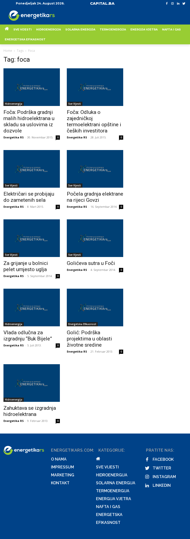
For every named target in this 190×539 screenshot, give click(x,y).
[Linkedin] (178, 3)
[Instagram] (172, 3)
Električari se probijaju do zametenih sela (28, 197)
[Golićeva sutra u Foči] (95, 238)
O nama (59, 459)
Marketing (62, 475)
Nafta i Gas (108, 506)
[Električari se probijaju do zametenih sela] (31, 169)
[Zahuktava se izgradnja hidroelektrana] (31, 383)
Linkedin (162, 485)
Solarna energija (115, 483)
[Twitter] (184, 3)
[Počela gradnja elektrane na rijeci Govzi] (95, 169)
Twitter (162, 468)
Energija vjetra (113, 498)
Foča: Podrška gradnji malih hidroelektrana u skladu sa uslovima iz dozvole (28, 121)
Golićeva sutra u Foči (91, 263)
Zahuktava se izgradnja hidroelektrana (29, 411)
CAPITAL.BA (102, 3)
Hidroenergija (13, 103)
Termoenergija (112, 490)
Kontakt (60, 483)
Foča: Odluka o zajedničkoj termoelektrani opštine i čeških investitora (94, 121)
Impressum (62, 467)
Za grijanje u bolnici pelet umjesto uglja (25, 266)
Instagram (164, 476)
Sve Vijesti (74, 103)
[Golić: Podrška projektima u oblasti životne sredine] (95, 307)
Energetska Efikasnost (82, 324)
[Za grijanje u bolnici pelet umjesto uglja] (31, 238)
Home (7, 51)
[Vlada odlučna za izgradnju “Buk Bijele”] (31, 307)
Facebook (163, 459)
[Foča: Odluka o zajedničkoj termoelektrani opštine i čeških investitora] (95, 87)
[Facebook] (167, 3)
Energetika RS (13, 137)
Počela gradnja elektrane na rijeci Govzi (95, 197)
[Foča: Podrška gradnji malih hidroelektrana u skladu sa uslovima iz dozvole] (31, 87)
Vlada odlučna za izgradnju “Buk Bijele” (27, 336)
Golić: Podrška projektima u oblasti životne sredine (89, 339)
